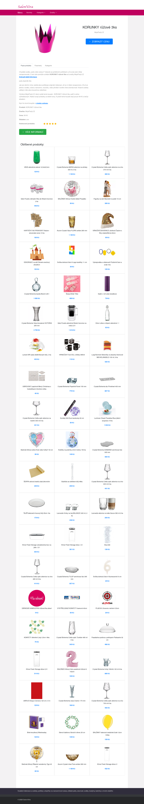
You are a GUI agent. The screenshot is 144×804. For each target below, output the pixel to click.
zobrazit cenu (101, 41)
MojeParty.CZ (99, 32)
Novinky (29, 12)
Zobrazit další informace (28, 77)
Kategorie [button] (40, 12)
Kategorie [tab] (48, 65)
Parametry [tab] (38, 65)
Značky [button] (52, 12)
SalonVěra (27, 799)
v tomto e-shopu (42, 103)
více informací (34, 131)
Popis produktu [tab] (26, 65)
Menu (20, 12)
